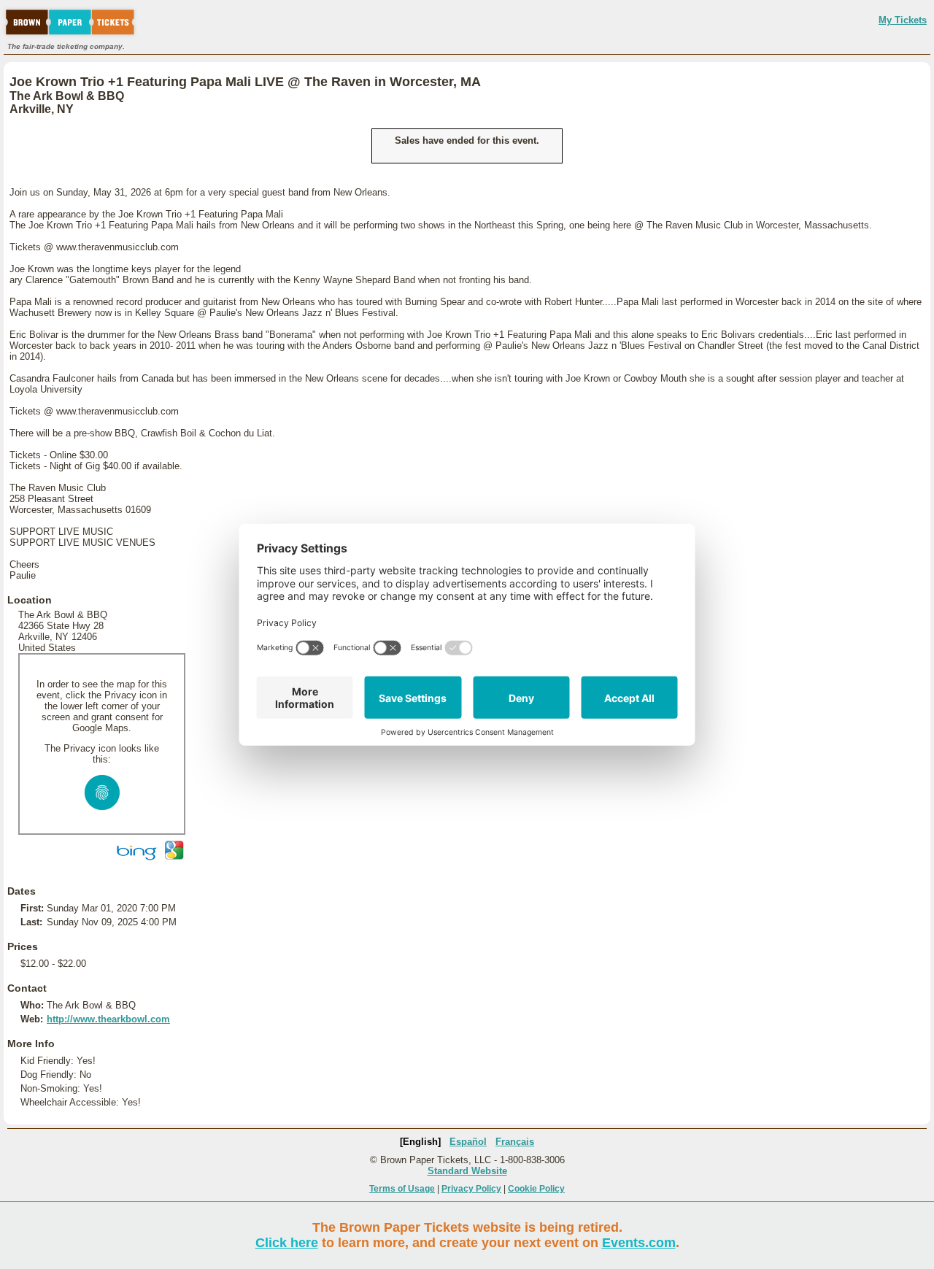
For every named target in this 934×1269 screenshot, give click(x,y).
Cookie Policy (536, 1189)
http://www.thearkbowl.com (108, 1019)
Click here (286, 1242)
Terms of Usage (402, 1189)
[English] (420, 1141)
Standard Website (467, 1170)
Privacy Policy (471, 1189)
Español (468, 1141)
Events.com (639, 1242)
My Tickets (903, 20)
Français (514, 1141)
